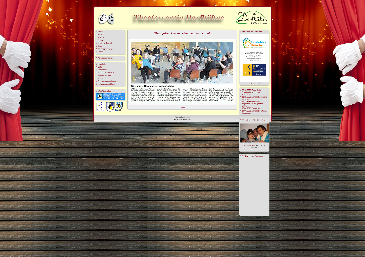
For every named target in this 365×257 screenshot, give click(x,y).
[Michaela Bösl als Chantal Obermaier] (254, 142)
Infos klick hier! (254, 83)
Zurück (182, 107)
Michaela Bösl (249, 145)
